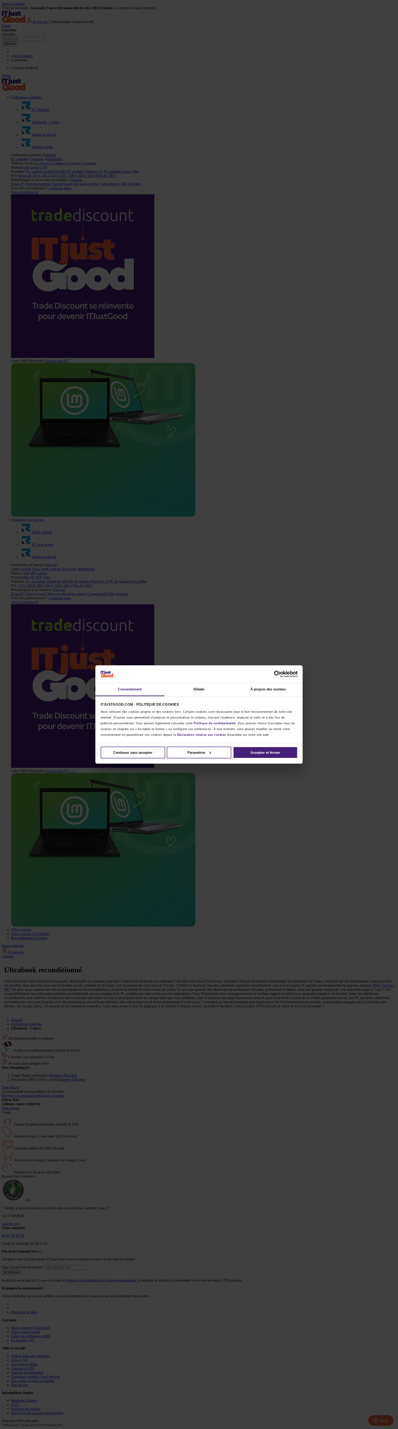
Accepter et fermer (265, 752)
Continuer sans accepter (132, 752)
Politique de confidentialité (214, 723)
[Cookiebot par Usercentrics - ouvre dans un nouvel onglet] (277, 674)
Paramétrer (196, 752)
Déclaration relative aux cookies (201, 734)
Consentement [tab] (130, 689)
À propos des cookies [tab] (268, 689)
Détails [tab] (199, 689)
